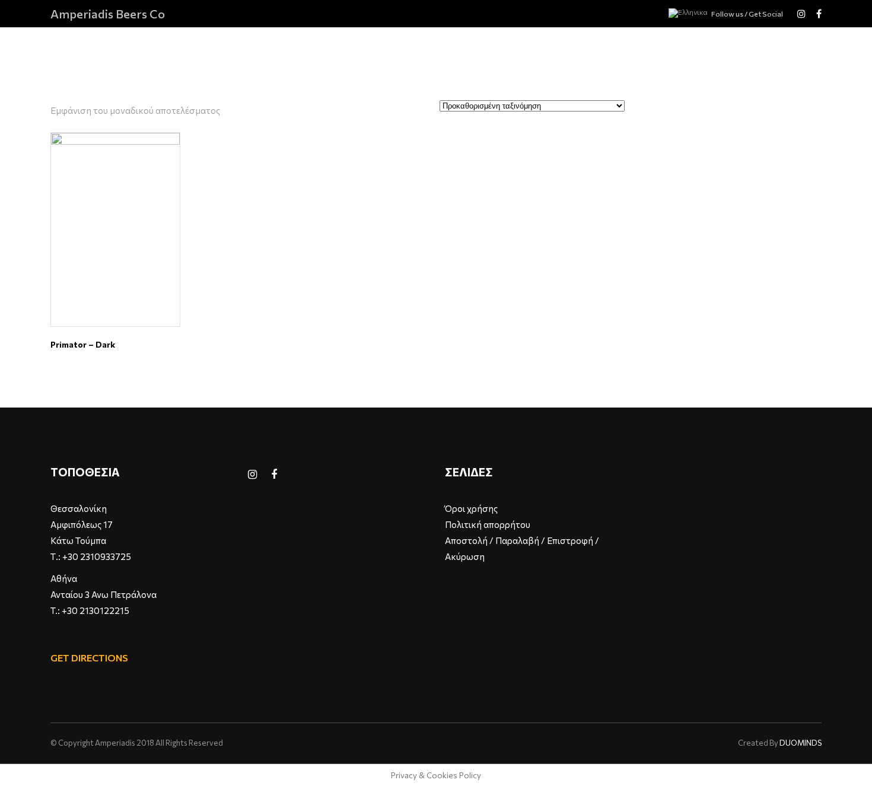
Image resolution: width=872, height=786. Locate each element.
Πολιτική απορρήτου (487, 524)
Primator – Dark (82, 344)
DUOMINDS (800, 742)
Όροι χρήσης (471, 508)
